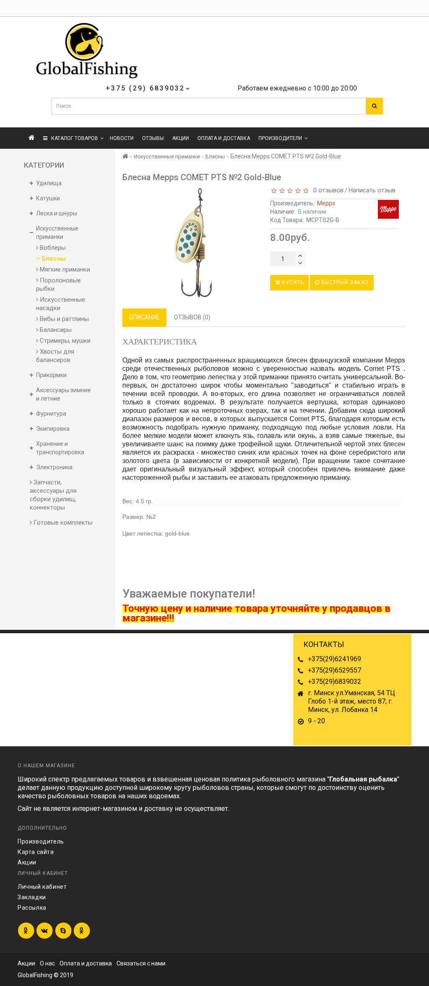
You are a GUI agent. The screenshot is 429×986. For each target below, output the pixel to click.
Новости (122, 138)
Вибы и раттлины (63, 319)
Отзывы (153, 138)
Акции (180, 138)
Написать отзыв (372, 190)
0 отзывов (327, 190)
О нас (47, 963)
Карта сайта (36, 852)
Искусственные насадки (60, 304)
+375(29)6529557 (334, 670)
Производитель (41, 841)
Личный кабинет (42, 886)
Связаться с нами (140, 963)
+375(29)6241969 (334, 659)
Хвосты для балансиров (55, 356)
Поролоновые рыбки (58, 284)
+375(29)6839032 (334, 682)
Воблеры (52, 247)
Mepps (326, 203)
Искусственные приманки (167, 156)
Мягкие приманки (64, 269)
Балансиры (55, 330)
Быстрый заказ (344, 282)
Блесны (53, 258)
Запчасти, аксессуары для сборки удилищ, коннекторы (53, 495)
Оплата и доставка (223, 138)
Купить (292, 282)
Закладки (32, 897)
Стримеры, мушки (64, 340)
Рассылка (32, 907)
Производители (280, 138)
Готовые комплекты (62, 522)
